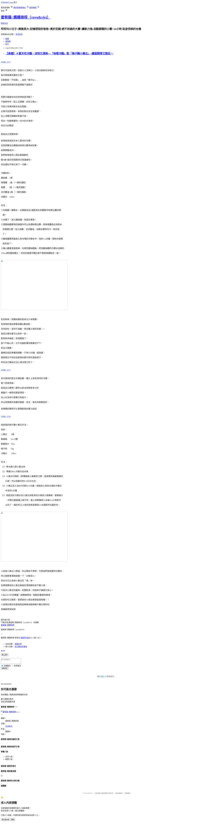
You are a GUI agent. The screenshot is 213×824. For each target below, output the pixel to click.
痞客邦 (23, 638)
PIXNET (89, 793)
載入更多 (5, 655)
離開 (12, 819)
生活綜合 (19, 34)
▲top (3, 650)
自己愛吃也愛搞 (21, 647)
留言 (28, 638)
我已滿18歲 (5, 819)
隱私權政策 (119, 793)
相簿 (7, 39)
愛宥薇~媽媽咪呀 (7, 625)
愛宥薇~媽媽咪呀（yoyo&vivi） (25, 17)
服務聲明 (127, 793)
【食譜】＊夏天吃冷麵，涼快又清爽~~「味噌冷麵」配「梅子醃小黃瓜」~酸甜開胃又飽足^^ (59, 53)
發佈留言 (5, 668)
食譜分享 (18, 644)
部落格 (8, 41)
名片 (7, 44)
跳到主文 (4, 23)
